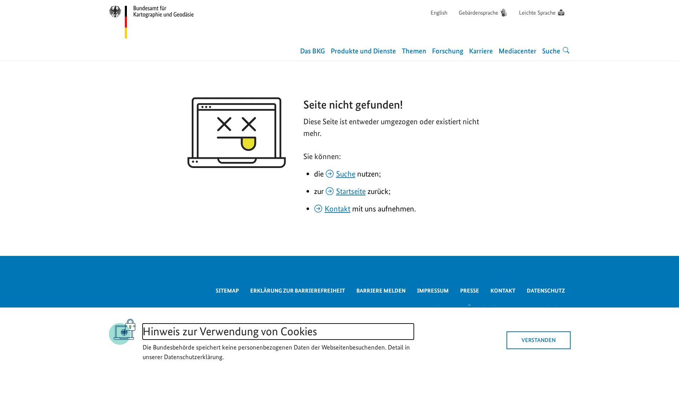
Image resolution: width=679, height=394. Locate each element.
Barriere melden (381, 290)
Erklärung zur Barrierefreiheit (297, 290)
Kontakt (337, 208)
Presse (469, 290)
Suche (345, 173)
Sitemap (227, 290)
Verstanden (538, 340)
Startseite (351, 191)
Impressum (433, 290)
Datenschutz (546, 290)
